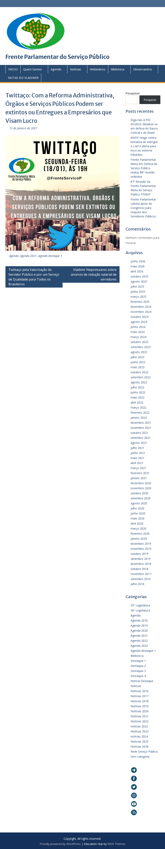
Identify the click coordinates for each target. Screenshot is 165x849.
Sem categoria (140, 756)
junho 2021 (138, 453)
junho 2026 (138, 261)
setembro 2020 (141, 498)
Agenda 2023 (139, 646)
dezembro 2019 (141, 543)
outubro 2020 (139, 493)
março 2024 (138, 337)
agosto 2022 (139, 382)
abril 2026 (137, 271)
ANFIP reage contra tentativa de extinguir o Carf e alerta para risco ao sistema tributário (144, 146)
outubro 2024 (139, 317)
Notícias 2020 (139, 711)
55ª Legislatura (140, 605)
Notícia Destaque (142, 681)
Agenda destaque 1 (50, 256)
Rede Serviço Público (144, 751)
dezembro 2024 (141, 307)
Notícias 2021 (139, 716)
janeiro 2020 (139, 538)
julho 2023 (137, 357)
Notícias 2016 (139, 691)
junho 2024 (138, 327)
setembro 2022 (141, 377)
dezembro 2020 (141, 483)
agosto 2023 (139, 352)
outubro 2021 (139, 433)
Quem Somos (32, 69)
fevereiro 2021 (140, 473)
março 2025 (138, 296)
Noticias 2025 (139, 741)
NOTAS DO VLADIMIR (23, 78)
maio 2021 (137, 458)
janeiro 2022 (139, 417)
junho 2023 (138, 362)
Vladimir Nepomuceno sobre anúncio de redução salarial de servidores (94, 274)
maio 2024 (137, 332)
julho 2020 (137, 508)
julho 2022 (137, 387)
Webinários (97, 69)
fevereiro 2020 (140, 533)
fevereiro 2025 (140, 302)
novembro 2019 (141, 549)
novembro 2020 (141, 488)
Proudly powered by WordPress (60, 844)
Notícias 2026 (139, 746)
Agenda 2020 (139, 630)
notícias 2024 (139, 736)
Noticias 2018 (139, 701)
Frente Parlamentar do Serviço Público (57, 56)
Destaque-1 (138, 661)
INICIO (13, 69)
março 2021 (138, 468)
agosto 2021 (139, 443)
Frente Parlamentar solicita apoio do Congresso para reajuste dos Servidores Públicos (143, 207)
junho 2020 (138, 513)
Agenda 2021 (28, 256)
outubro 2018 (139, 569)
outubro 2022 (139, 372)
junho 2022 (138, 392)
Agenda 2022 (139, 640)
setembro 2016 (141, 579)
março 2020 (138, 528)
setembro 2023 (141, 347)
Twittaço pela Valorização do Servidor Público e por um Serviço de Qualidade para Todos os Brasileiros (33, 276)
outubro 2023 (139, 342)
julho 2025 (137, 286)
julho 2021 (137, 448)
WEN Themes (116, 844)
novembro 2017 (141, 574)
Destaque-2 (138, 666)
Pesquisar (133, 93)
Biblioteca (117, 69)
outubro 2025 (139, 276)
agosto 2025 (139, 281)
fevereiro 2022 (140, 412)
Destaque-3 (138, 671)
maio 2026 (137, 266)
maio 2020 (137, 518)
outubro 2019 (139, 554)
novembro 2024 (141, 312)
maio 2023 (137, 367)
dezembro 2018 (141, 564)
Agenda (56, 69)
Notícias (75, 69)
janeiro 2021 (139, 478)
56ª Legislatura (140, 610)
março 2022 (138, 407)
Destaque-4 (138, 676)
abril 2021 (137, 463)
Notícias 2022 (139, 721)
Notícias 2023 (139, 731)
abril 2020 (137, 523)
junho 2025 (138, 291)
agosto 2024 (139, 322)
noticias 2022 (139, 726)
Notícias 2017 (139, 696)
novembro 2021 (141, 428)
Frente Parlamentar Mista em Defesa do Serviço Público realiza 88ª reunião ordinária (144, 168)
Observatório (142, 69)
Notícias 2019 (139, 706)
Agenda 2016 (139, 620)
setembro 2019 (141, 559)
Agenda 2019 (139, 625)
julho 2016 (137, 584)
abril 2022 (137, 402)
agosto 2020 (139, 503)
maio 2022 (137, 397)
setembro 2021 (141, 438)
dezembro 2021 (141, 422)
